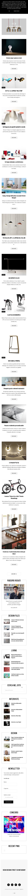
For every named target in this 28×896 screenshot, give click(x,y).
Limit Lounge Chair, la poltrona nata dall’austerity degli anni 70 (17, 746)
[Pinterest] (16, 885)
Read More (14, 68)
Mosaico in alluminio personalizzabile (14, 425)
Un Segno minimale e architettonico (14, 162)
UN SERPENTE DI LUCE (14, 278)
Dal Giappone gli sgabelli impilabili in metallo (14, 127)
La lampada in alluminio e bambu (14, 27)
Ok (9, 11)
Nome (5, 782)
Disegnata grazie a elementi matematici (14, 388)
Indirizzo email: (7, 795)
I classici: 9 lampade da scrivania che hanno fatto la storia (17, 628)
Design (14, 23)
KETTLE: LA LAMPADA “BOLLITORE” (14, 91)
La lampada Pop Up (14, 462)
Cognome (6, 788)
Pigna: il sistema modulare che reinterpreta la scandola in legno (17, 739)
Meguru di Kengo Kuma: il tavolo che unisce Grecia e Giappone (16, 656)
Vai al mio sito (14, 607)
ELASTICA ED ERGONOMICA (14, 315)
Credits (21, 889)
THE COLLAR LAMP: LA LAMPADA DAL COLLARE (14, 238)
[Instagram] (12, 885)
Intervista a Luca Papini (16, 722)
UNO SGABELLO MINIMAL (14, 361)
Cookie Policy (16, 11)
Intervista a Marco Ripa (16, 715)
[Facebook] (8, 885)
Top (14, 893)
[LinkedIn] (19, 885)
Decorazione (4, 422)
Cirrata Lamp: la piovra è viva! (14, 58)
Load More (13, 574)
